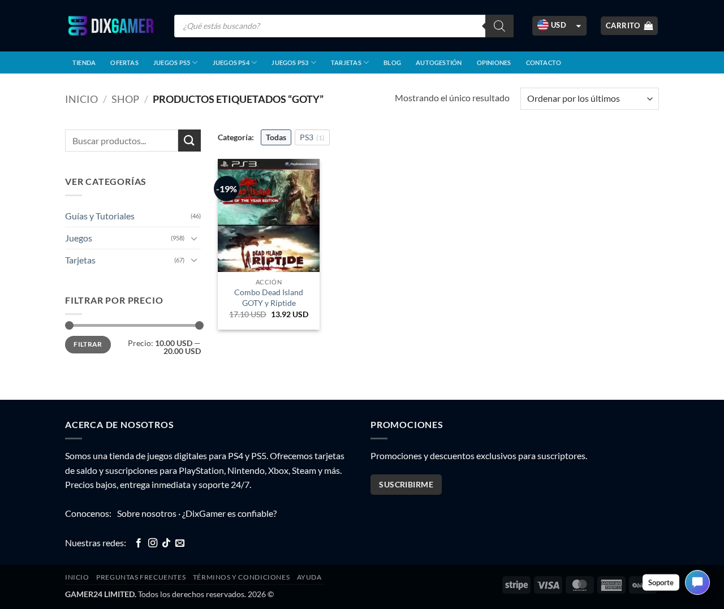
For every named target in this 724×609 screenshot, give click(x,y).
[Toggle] (194, 238)
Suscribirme (406, 484)
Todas (276, 137)
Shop (125, 99)
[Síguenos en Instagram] (152, 543)
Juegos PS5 (171, 62)
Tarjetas (346, 62)
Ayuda (309, 577)
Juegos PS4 (231, 62)
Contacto (544, 62)
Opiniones (494, 62)
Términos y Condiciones (241, 577)
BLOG (392, 62)
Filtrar (88, 344)
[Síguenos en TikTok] (166, 543)
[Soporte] (697, 582)
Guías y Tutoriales (100, 215)
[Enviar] (189, 140)
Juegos (78, 237)
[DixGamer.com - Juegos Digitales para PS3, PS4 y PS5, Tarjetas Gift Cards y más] (111, 25)
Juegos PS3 (290, 62)
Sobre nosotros (146, 513)
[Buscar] (499, 26)
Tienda (84, 62)
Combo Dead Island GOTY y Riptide (268, 297)
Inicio (81, 99)
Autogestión (439, 62)
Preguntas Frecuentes (141, 577)
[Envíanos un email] (179, 543)
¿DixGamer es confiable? (229, 513)
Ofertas (124, 62)
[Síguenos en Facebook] (138, 543)
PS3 (312, 137)
